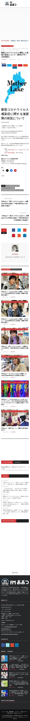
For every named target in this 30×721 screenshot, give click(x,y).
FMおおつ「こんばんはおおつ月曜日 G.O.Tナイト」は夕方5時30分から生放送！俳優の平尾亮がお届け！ (15, 293)
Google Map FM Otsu (6, 607)
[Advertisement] (15, 23)
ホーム (3, 711)
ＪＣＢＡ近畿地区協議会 (7, 627)
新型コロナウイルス (5, 187)
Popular (10, 651)
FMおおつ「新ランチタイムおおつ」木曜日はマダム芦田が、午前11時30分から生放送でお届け (14, 348)
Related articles (6, 269)
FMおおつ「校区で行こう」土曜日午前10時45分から (14, 429)
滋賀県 (12, 187)
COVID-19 (17, 185)
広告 (7, 711)
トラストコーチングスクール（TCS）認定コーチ (12, 632)
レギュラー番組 (21, 274)
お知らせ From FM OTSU (6, 274)
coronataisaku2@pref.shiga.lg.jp (18, 163)
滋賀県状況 (21, 190)
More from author (16, 269)
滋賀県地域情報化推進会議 (7, 634)
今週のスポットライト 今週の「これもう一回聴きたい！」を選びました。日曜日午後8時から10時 (18, 657)
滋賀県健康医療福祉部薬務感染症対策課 (9, 190)
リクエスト (17, 711)
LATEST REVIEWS (7, 462)
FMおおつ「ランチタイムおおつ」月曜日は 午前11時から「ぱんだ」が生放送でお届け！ (18, 674)
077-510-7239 (8, 609)
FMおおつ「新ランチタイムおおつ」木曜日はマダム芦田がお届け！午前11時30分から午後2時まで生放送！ (15, 218)
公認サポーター (24, 711)
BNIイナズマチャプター (6, 630)
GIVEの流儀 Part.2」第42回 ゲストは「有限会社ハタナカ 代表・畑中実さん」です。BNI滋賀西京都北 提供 (18, 692)
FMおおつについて (18, 713)
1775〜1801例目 (9, 185)
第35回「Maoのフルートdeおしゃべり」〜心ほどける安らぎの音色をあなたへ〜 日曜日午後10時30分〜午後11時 (18, 683)
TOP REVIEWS (17, 462)
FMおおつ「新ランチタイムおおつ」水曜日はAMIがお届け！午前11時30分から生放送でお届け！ (14, 203)
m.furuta (4, 59)
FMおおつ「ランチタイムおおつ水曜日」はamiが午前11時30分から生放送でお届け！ (13, 374)
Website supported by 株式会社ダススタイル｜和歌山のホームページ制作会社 (15, 717)
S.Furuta (12, 660)
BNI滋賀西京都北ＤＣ (6, 629)
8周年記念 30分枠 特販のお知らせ (19, 40)
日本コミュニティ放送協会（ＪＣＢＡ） (10, 624)
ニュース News (10, 46)
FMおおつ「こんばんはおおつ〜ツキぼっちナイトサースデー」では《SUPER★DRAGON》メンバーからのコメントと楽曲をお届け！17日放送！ (14, 401)
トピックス (4, 46)
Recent (3, 651)
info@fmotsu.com (9, 620)
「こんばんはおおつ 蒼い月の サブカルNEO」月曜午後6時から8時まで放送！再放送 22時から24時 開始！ (19, 666)
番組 (26, 274)
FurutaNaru (13, 669)
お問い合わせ (10, 713)
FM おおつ (10, 715)
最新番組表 (11, 711)
